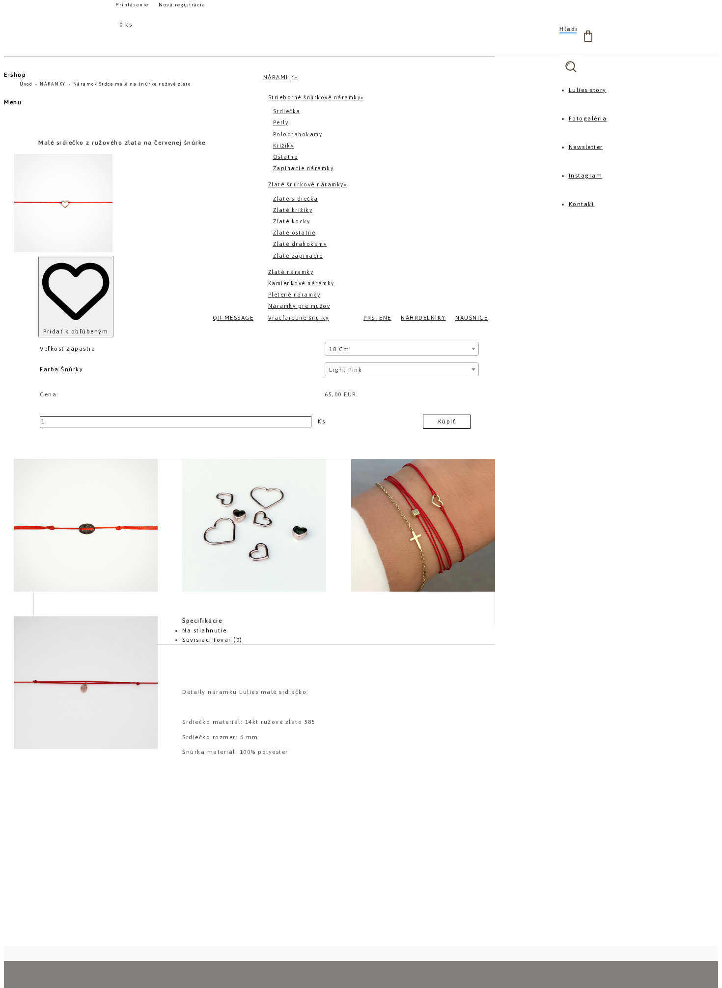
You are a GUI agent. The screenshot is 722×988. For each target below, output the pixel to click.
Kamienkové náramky (301, 283)
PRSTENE (377, 317)
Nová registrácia (182, 4)
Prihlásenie (132, 4)
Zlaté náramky (291, 272)
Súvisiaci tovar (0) (212, 639)
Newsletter (586, 147)
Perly (281, 122)
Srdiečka (287, 111)
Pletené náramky (294, 295)
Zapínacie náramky (303, 168)
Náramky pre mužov (299, 306)
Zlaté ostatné (294, 233)
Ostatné (285, 157)
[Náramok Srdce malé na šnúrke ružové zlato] (86, 525)
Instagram (586, 175)
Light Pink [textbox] (345, 369)
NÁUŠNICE (471, 317)
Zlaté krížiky (293, 210)
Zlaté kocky (291, 221)
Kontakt (582, 204)
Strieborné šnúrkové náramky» (316, 97)
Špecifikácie (202, 620)
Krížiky (283, 146)
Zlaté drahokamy (300, 244)
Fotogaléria (588, 118)
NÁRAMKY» (280, 77)
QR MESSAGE (233, 317)
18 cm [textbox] (339, 349)
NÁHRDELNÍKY (423, 317)
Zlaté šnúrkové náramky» (307, 184)
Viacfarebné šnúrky (298, 318)
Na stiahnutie (204, 630)
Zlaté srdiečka (295, 199)
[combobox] (402, 349)
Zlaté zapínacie (298, 256)
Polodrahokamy (298, 134)
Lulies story (588, 90)
